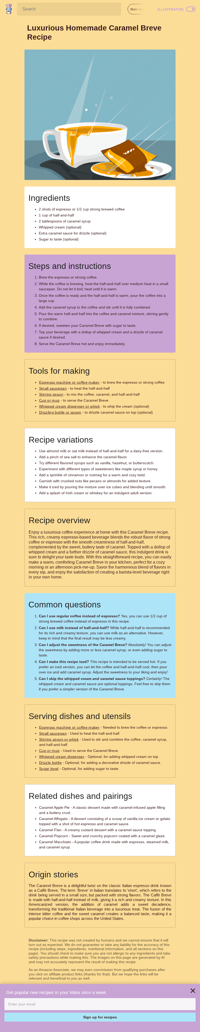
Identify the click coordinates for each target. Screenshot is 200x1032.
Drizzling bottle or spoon (60, 412)
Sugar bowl (49, 769)
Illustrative (171, 9)
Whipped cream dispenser (61, 757)
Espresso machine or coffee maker (69, 382)
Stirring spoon (51, 394)
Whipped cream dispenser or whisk (69, 406)
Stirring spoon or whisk (59, 739)
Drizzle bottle (50, 763)
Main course (139, 9)
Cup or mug (49, 400)
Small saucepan (53, 388)
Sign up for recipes (100, 1017)
